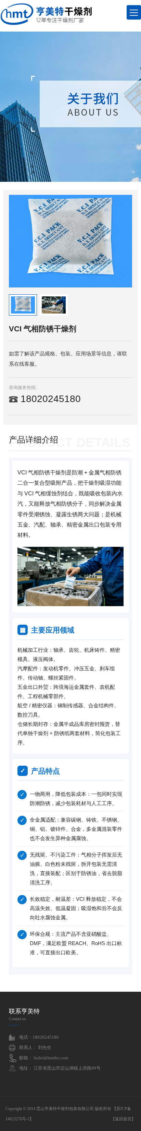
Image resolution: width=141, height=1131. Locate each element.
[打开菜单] (134, 12)
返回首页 (123, 1119)
